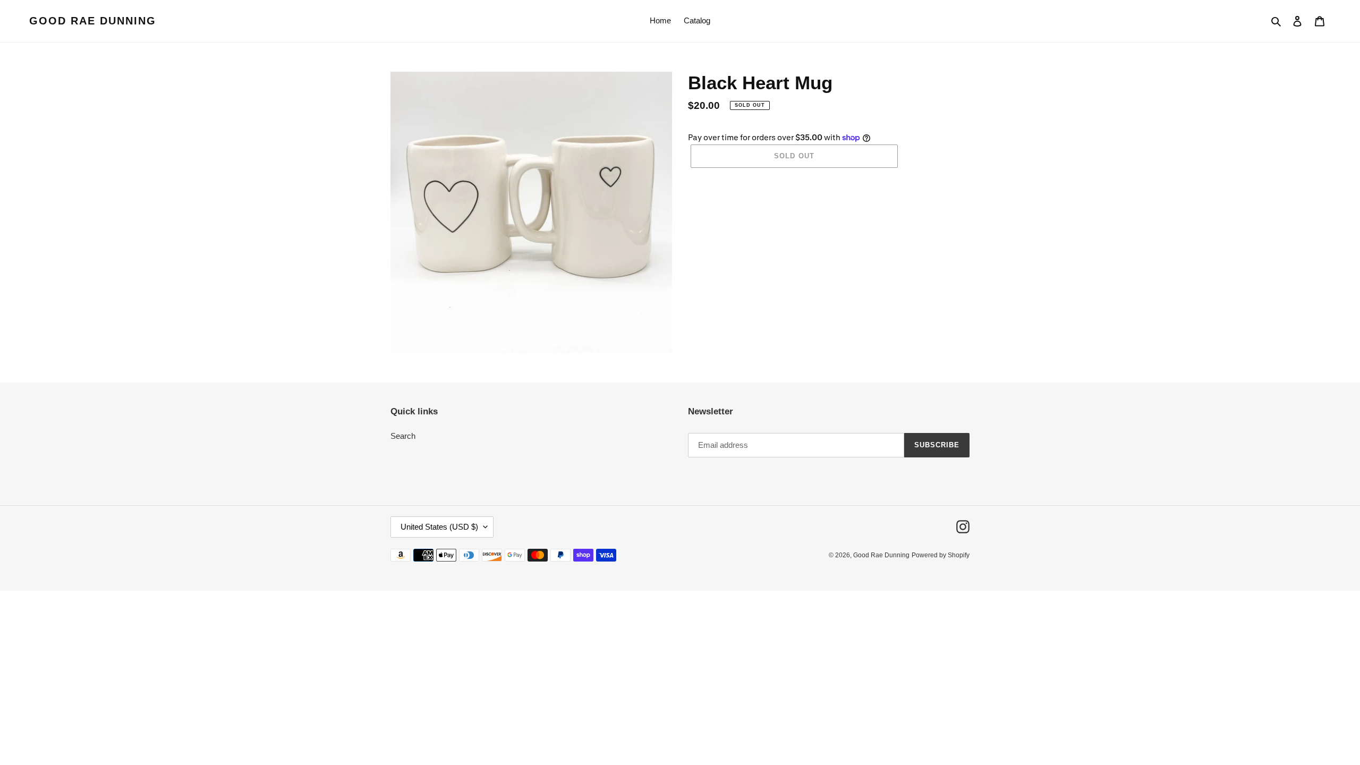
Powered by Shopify (941, 555)
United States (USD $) (439, 526)
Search (402, 435)
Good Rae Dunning (92, 21)
